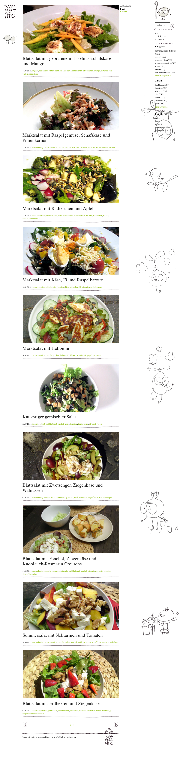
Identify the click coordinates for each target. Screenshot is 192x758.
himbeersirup (76, 70)
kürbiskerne (68, 215)
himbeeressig (61, 497)
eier (68, 70)
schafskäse (33, 73)
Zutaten (158, 80)
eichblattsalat (60, 70)
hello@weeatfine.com (66, 737)
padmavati (159, 130)
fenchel (68, 147)
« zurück (123, 11)
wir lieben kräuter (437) (165, 72)
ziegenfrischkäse (94, 497)
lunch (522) (160, 69)
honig (67, 423)
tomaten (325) (161, 88)
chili (55, 710)
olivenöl (104, 70)
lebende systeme (162, 127)
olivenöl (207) (161, 100)
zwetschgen (107, 497)
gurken (56, 355)
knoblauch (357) (162, 84)
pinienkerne (93, 147)
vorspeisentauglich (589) (165, 63)
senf (76, 497)
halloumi (64, 355)
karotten (75, 147)
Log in (52, 737)
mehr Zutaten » (161, 106)
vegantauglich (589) (163, 60)
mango (97, 70)
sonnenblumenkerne (30, 218)
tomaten (112, 147)
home (24, 737)
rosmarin (99, 570)
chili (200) (159, 103)
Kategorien (160, 46)
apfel (34, 215)
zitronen (41, 713)
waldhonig (106, 710)
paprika (90, 355)
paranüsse (87, 642)
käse (60, 215)
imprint (32, 737)
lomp (157, 121)
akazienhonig (37, 147)
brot (43, 423)
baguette (47, 570)
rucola (105, 215)
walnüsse (83, 497)
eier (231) (159, 94)
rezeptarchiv (160, 39)
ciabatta (64, 570)
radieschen (97, 215)
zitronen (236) (161, 91)
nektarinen (69, 642)
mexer (157, 118)
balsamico (43, 70)
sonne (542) (160, 66)
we (156, 33)
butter (51, 70)
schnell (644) (160, 57)
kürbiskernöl (88, 70)
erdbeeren (74, 710)
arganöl (35, 70)
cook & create (161, 36)
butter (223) (160, 97)
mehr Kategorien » (163, 75)
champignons (47, 710)
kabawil (158, 124)
